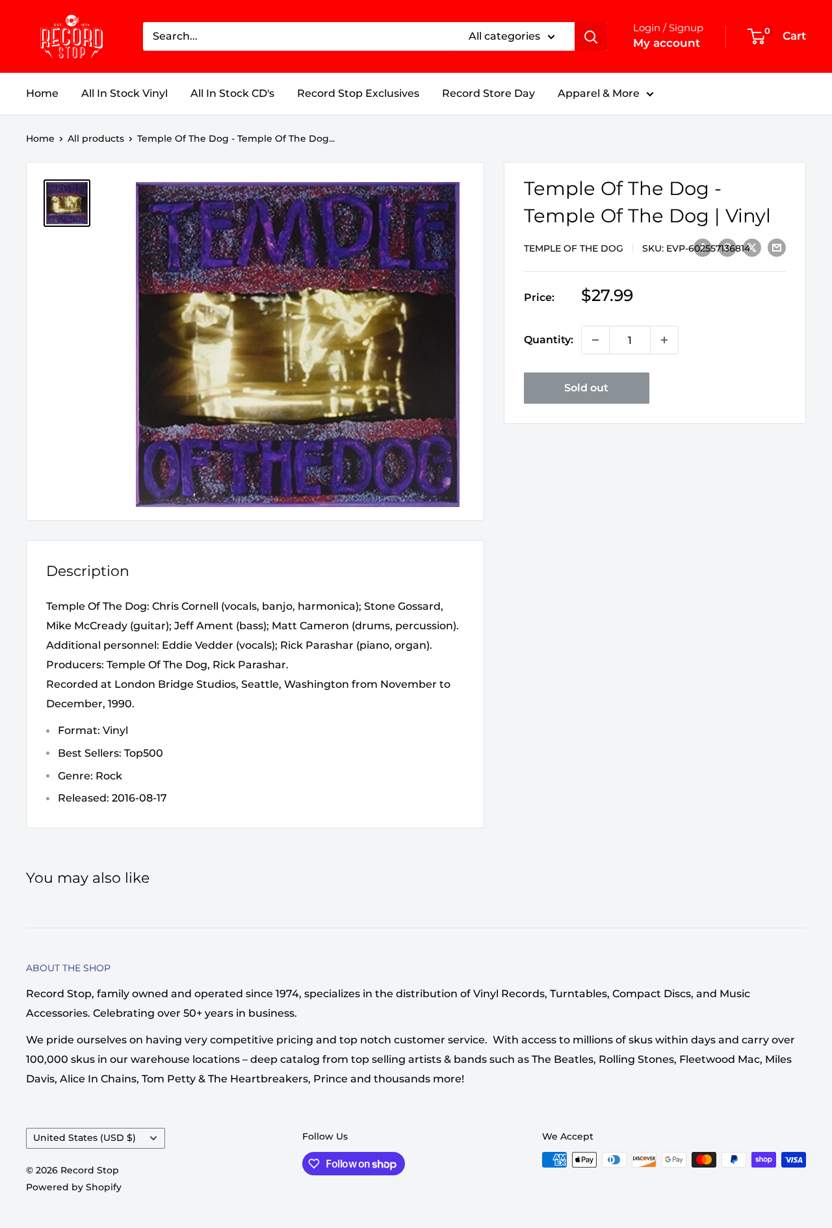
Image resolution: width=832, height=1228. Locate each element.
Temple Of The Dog (573, 248)
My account (666, 42)
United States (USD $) (84, 1137)
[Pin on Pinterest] (727, 247)
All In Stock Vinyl (124, 93)
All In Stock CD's (232, 93)
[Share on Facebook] (703, 247)
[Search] (591, 36)
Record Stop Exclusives (358, 93)
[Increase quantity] (664, 340)
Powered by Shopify (74, 1187)
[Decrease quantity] (595, 340)
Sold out (586, 388)
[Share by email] (777, 247)
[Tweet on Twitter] (752, 247)
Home (42, 93)
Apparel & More (599, 93)
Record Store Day (488, 93)
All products (96, 138)
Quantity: (548, 339)
